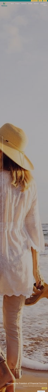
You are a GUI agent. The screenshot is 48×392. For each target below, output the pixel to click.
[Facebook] (2, 255)
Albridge (40, 0)
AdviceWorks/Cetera (34, 0)
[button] (12, 3)
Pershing (45, 0)
